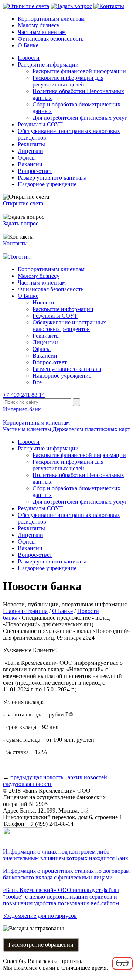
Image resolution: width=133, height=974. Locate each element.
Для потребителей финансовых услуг (80, 118)
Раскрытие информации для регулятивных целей (68, 81)
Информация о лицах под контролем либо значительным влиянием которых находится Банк (65, 854)
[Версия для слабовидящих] (122, 969)
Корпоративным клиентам (51, 19)
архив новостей (87, 777)
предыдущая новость (36, 777)
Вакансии (30, 164)
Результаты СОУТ (40, 124)
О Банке (28, 45)
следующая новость (27, 784)
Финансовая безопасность (50, 38)
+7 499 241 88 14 (24, 395)
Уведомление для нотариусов (40, 916)
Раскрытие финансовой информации (79, 71)
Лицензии (30, 151)
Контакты (15, 243)
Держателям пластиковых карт (91, 429)
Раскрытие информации (48, 64)
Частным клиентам (42, 32)
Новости (29, 58)
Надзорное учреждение (47, 184)
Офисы (27, 157)
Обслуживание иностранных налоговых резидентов (69, 325)
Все (37, 382)
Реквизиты (31, 144)
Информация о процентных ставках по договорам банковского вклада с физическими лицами (66, 874)
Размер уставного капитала (52, 177)
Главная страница (25, 611)
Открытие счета (23, 203)
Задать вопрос (20, 223)
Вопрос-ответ (35, 171)
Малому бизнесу (38, 25)
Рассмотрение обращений (41, 944)
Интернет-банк (22, 409)
